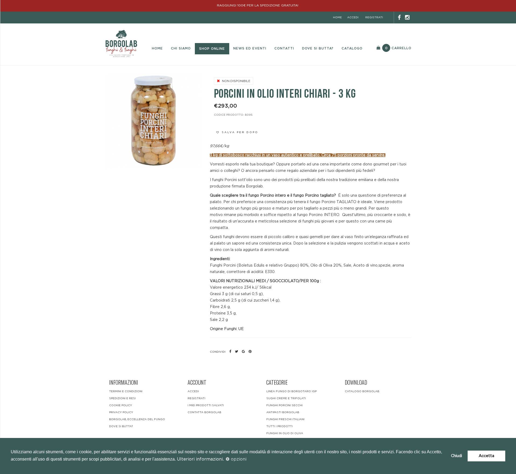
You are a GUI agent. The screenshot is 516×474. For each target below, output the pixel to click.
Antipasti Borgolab (282, 412)
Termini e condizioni (125, 391)
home (337, 17)
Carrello (398, 48)
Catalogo (352, 48)
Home (157, 48)
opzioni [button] (238, 459)
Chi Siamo (181, 48)
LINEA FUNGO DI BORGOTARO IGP (291, 391)
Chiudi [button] (456, 456)
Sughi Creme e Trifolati (286, 398)
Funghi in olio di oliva (284, 433)
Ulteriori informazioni (200, 459)
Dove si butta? (318, 48)
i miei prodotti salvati (206, 405)
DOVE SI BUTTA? (121, 426)
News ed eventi (249, 48)
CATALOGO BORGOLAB (362, 391)
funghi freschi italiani (285, 419)
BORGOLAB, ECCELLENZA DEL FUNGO (137, 419)
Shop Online (212, 48)
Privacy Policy (121, 412)
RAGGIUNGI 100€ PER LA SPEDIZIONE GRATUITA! (258, 5)
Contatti (284, 48)
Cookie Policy (120, 405)
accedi (353, 17)
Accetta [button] (486, 456)
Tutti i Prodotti (279, 426)
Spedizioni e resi (122, 398)
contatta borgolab (204, 412)
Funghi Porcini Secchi (284, 405)
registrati (374, 17)
